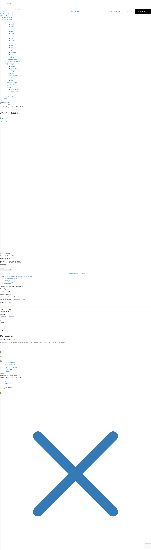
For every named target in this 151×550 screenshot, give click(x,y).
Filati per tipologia (12, 43)
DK (11, 50)
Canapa (12, 28)
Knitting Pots (10, 73)
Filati (5, 107)
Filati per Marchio (12, 59)
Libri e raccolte (14, 89)
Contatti (8, 371)
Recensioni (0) (7, 283)
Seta (11, 42)
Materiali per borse (12, 82)
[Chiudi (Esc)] (149, 2)
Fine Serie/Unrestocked (13, 61)
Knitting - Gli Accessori (9, 63)
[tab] (77, 280)
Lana (11, 35)
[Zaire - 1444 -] (75, 185)
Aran (11, 45)
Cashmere (13, 29)
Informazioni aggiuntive (9, 282)
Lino (11, 36)
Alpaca (12, 24)
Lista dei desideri (10, 364)
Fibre (8, 21)
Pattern (9, 87)
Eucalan (12, 77)
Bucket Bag (13, 68)
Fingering (13, 52)
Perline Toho (10, 84)
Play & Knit (10, 96)
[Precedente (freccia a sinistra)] (3, 275)
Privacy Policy (9, 369)
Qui (1, 302)
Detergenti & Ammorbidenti (14, 75)
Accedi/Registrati (10, 362)
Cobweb (12, 49)
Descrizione (6, 280)
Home (1, 107)
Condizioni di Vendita (11, 366)
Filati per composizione (13, 22)
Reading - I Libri (7, 17)
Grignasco (9, 107)
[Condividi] (145, 2)
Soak (11, 80)
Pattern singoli (14, 91)
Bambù (12, 26)
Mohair (12, 40)
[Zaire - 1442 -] (75, 117)
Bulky (11, 47)
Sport (11, 56)
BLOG (5, 98)
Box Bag (12, 66)
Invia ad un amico (12, 278)
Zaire (14, 107)
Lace (11, 54)
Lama (12, 33)
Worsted (12, 57)
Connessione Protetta (12, 367)
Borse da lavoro (11, 64)
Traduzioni (13, 93)
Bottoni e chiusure (12, 86)
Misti (11, 38)
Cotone (12, 31)
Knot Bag (13, 71)
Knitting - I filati (7, 19)
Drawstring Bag (14, 70)
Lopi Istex (13, 78)
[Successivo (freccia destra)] (148, 275)
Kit (7, 94)
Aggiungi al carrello (6, 269)
